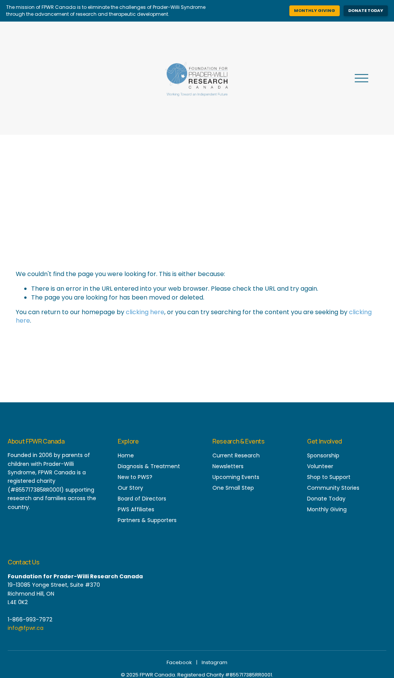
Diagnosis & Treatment (149, 466)
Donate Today (365, 10)
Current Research (236, 455)
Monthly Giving (314, 10)
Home (126, 455)
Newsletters (228, 466)
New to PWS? (135, 477)
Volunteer (320, 466)
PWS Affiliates (136, 509)
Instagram (214, 662)
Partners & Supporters (147, 520)
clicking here (145, 312)
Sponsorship (323, 455)
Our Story (130, 488)
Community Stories (333, 488)
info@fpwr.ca (25, 628)
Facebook (179, 662)
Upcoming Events (235, 477)
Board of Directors (142, 498)
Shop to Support (329, 477)
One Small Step (233, 488)
